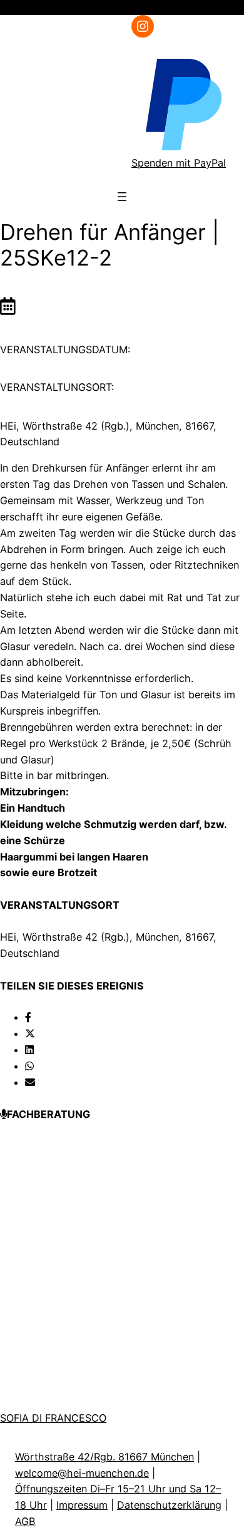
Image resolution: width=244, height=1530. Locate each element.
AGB (25, 1521)
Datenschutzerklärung (169, 1505)
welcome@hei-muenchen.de (82, 1473)
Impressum (82, 1505)
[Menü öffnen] (221, 7)
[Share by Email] (30, 1082)
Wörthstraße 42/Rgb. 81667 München (104, 1456)
